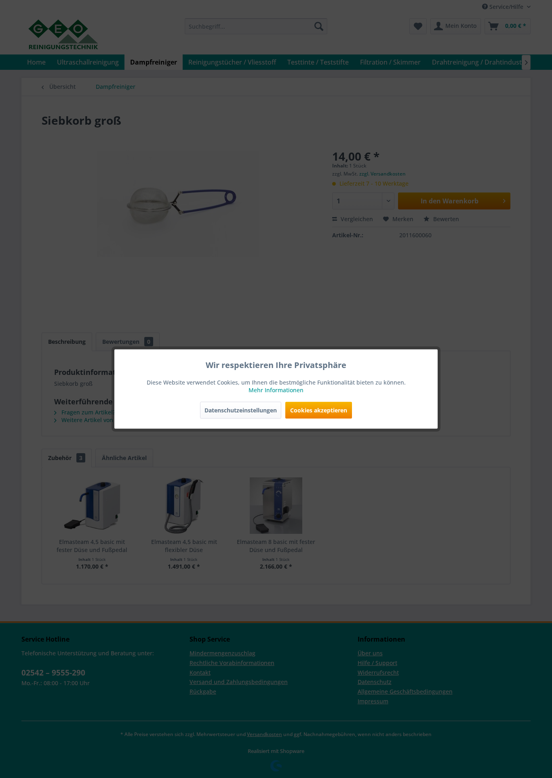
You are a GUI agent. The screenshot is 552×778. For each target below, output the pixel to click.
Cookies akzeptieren (318, 410)
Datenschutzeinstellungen (240, 410)
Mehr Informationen (276, 390)
